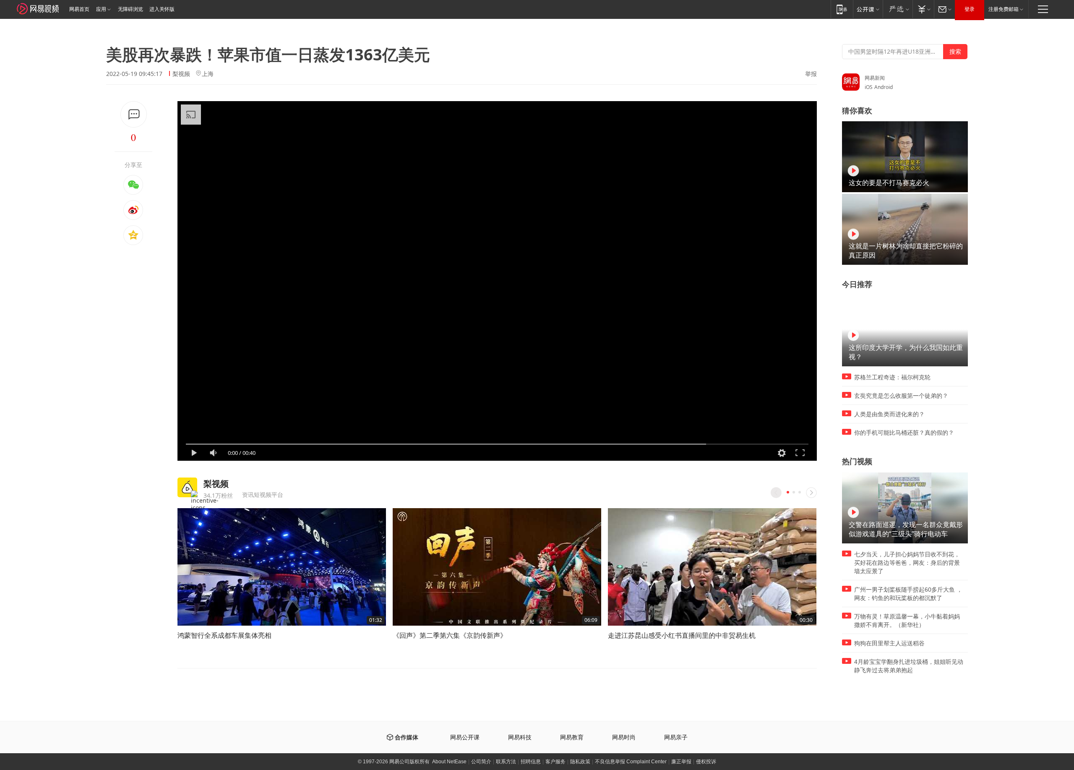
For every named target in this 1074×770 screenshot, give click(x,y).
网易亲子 (676, 737)
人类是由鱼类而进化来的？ (889, 414)
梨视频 (181, 74)
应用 (101, 9)
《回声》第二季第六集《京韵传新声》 (450, 635)
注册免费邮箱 (1003, 9)
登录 (970, 9)
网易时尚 (624, 737)
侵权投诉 (706, 762)
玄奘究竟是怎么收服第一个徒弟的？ (901, 395)
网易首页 (79, 9)
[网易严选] (897, 9)
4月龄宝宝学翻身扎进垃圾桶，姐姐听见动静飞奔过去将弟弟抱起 (908, 665)
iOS (869, 87)
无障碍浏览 (130, 9)
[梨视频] (187, 487)
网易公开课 (465, 737)
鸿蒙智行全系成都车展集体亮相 (224, 635)
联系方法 (506, 762)
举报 (811, 74)
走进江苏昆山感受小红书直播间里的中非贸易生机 (682, 635)
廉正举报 (681, 762)
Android (883, 87)
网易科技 (520, 737)
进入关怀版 (162, 9)
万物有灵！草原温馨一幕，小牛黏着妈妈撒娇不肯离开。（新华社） (907, 620)
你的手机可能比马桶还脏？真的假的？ (904, 432)
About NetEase (449, 762)
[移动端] (842, 9)
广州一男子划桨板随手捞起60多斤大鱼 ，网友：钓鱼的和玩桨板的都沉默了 (908, 593)
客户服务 (555, 762)
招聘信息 (531, 762)
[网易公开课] (868, 9)
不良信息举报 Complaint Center (631, 762)
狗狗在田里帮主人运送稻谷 (889, 643)
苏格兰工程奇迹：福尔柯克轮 (892, 377)
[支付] (923, 9)
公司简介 (481, 762)
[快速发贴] (133, 114)
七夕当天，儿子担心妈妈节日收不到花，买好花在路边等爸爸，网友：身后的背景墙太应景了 (907, 562)
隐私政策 (580, 762)
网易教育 (572, 737)
